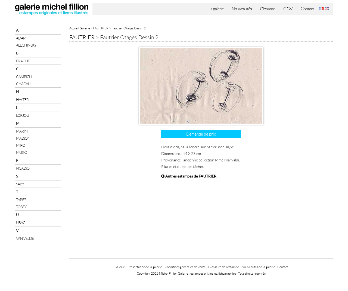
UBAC (20, 222)
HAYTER (22, 99)
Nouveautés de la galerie (258, 267)
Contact (307, 9)
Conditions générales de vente (185, 267)
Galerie (119, 267)
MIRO (20, 145)
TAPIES (21, 200)
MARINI (22, 131)
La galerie (216, 9)
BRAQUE (23, 61)
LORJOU (22, 115)
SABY (20, 184)
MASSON (23, 138)
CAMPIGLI (24, 77)
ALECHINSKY (26, 45)
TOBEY (21, 207)
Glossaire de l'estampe (223, 267)
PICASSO (22, 168)
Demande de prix (201, 134)
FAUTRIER (100, 28)
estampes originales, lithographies (213, 273)
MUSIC (21, 152)
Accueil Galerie (79, 28)
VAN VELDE (25, 238)
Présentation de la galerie (145, 267)
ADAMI (21, 38)
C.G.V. (288, 9)
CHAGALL (23, 84)
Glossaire (267, 9)
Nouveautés (242, 9)
